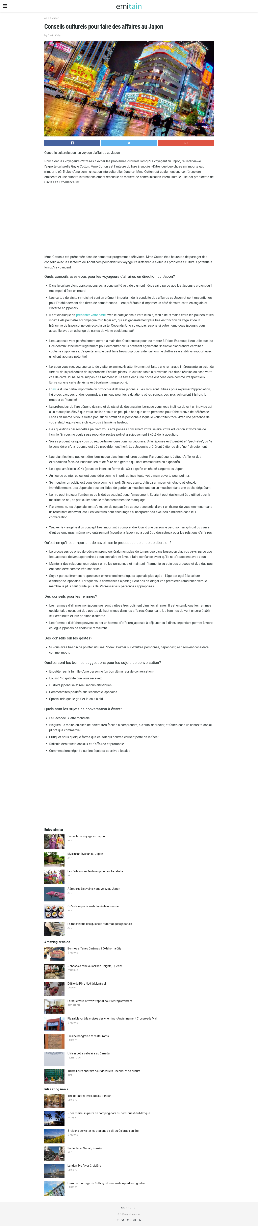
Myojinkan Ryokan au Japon (85, 853)
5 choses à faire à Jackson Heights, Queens (95, 966)
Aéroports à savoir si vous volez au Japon (94, 888)
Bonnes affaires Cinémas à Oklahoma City (94, 948)
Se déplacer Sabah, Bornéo (85, 1148)
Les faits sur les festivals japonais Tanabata (95, 871)
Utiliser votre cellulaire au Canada (89, 1053)
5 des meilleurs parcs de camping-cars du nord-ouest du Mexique (109, 1113)
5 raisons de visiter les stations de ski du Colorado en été (103, 1130)
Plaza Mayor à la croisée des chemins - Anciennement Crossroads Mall (112, 1018)
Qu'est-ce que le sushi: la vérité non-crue (93, 906)
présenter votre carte (91, 315)
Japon (55, 18)
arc (54, 389)
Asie (46, 18)
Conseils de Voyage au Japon (86, 836)
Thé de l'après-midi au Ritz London (89, 1095)
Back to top (129, 1207)
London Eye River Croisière (84, 1165)
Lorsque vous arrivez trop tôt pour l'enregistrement (100, 1001)
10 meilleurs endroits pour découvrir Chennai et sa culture (104, 1071)
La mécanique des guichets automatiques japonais (100, 923)
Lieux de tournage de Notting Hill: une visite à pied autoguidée (106, 1183)
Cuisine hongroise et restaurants (88, 1036)
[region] (129, 220)
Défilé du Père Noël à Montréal (87, 983)
